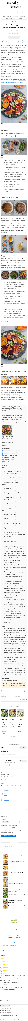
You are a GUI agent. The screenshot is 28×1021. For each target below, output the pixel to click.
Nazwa (3, 813)
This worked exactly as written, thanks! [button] (11, 978)
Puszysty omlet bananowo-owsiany (15, 866)
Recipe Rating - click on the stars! (4, 781)
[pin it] (2, 124)
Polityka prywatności (14, 937)
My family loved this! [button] (6, 980)
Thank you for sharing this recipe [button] (9, 982)
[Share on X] (8, 41)
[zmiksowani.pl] (14, 923)
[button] (2, 446)
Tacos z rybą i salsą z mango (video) (15, 855)
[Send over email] (18, 41)
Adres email (4, 816)
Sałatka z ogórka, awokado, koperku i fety (4, 724)
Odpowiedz (23, 747)
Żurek (9, 877)
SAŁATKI (9, 16)
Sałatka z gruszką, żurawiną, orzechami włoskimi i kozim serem (12, 726)
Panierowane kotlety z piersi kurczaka (15, 872)
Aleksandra (15, 33)
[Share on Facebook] (2, 41)
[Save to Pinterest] (13, 41)
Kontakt (17, 935)
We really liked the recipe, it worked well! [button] (11, 987)
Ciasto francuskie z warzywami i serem (16, 861)
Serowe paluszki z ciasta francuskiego (16, 883)
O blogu (10, 935)
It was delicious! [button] (4, 985)
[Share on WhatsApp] (23, 41)
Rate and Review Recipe (4, 1005)
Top (25, 947)
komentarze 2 (23, 699)
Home (4, 16)
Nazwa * (2, 996)
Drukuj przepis (8, 436)
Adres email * (4, 1001)
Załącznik (3, 819)
